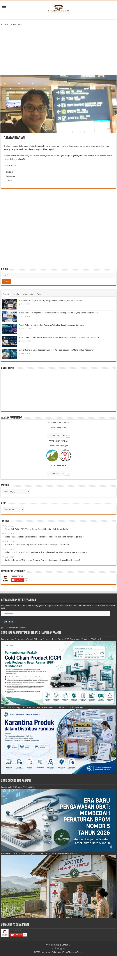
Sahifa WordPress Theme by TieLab (67, 952)
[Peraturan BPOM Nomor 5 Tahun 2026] (58, 820)
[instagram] (64, 948)
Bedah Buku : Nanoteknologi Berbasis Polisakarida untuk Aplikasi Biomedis (51, 325)
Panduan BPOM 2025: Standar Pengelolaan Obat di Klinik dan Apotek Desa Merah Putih (39, 853)
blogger (9, 172)
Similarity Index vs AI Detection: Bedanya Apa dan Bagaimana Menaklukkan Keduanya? (56, 350)
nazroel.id (46, 952)
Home (5, 24)
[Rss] (52, 948)
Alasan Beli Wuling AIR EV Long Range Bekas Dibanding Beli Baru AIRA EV (50, 300)
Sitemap (56, 945)
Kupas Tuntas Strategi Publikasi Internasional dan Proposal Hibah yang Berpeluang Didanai (58, 313)
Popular (16, 294)
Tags (39, 294)
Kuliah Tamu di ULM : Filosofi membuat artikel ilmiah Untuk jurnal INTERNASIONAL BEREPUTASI (60, 337)
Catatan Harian (10, 165)
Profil (48, 945)
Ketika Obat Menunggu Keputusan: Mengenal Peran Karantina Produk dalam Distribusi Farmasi (42, 707)
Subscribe (8, 622)
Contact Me (66, 945)
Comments (28, 294)
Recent (6, 294)
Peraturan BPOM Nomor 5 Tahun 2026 (17, 787)
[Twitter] (58, 948)
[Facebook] (55, 948)
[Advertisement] (58, 50)
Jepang (9, 180)
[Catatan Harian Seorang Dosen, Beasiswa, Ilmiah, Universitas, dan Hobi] (58, 8)
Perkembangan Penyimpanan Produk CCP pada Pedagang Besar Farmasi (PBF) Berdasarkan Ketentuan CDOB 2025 (51, 639)
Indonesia (10, 176)
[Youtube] (61, 948)
